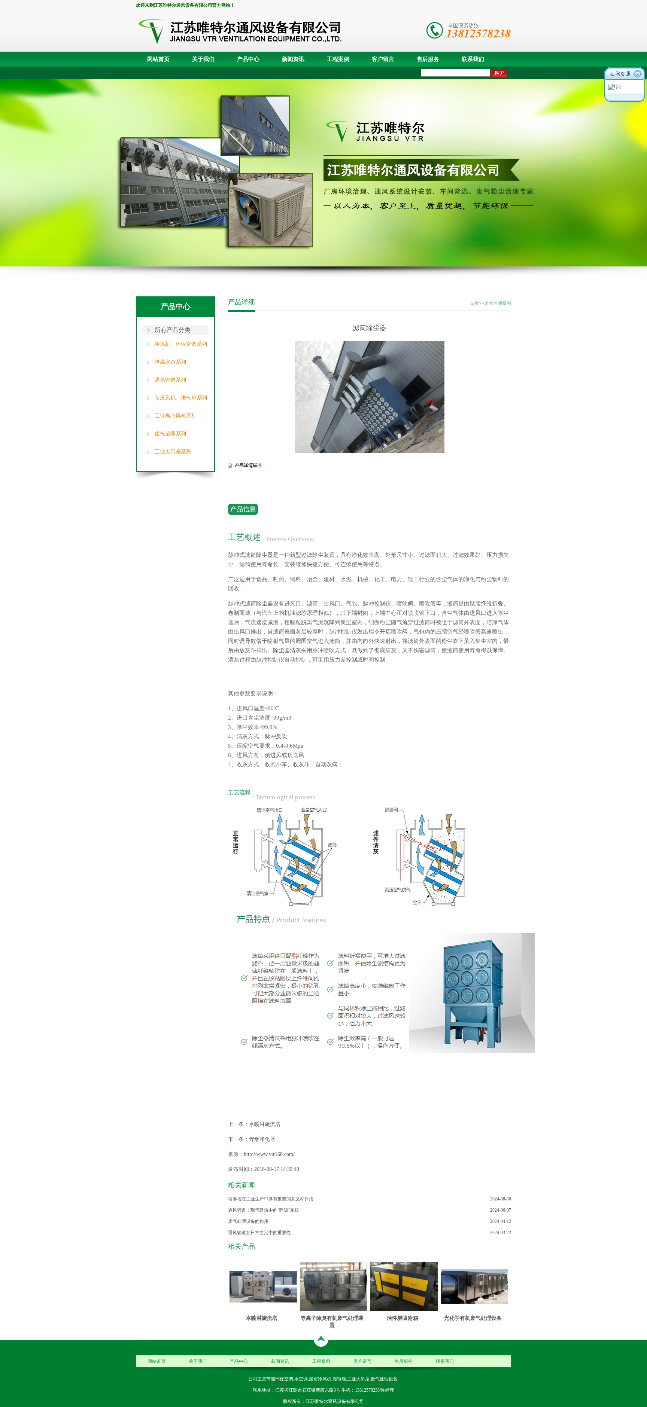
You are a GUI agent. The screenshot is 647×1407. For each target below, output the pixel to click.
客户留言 (383, 59)
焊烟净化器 (262, 1139)
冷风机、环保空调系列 (181, 344)
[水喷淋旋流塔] (263, 1286)
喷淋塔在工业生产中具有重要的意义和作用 (270, 1199)
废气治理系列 (170, 434)
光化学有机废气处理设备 (473, 1318)
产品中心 (248, 59)
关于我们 (203, 59)
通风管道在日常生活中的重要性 (259, 1232)
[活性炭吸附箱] (404, 1286)
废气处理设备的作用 (248, 1221)
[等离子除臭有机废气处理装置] (333, 1286)
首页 (474, 303)
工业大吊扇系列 (173, 452)
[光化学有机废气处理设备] (474, 1286)
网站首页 (158, 59)
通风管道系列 (170, 380)
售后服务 (428, 59)
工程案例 (338, 59)
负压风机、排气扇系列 (181, 398)
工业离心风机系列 (176, 416)
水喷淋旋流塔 (264, 1124)
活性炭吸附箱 (402, 1318)
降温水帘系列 (170, 362)
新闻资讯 (293, 59)
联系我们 (473, 59)
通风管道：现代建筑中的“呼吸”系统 (263, 1210)
